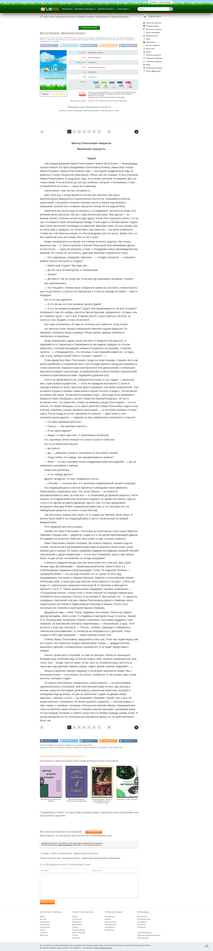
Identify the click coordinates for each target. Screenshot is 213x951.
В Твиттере (67, 45)
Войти (155, 2)
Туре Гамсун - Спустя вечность (127, 799)
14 (109, 131)
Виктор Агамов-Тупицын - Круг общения (51, 800)
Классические (45, 927)
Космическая (77, 924)
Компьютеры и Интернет (154, 68)
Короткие (108, 919)
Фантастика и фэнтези (153, 23)
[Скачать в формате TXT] (112, 87)
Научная (75, 927)
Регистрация (166, 2)
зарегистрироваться (65, 845)
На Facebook (49, 45)
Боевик (42, 916)
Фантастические (110, 922)
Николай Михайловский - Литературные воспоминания (76, 800)
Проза (148, 39)
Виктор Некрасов (94, 57)
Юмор (148, 65)
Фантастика (122, 9)
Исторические (45, 924)
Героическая (77, 919)
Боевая (75, 916)
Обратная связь (143, 938)
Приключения (150, 42)
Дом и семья (150, 48)
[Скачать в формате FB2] (96, 87)
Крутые (42, 930)
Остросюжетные (111, 924)
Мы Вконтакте (128, 45)
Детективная (76, 922)
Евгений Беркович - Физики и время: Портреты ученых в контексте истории (102, 801)
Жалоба (82, 95)
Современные (110, 927)
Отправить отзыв (47, 902)
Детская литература (153, 45)
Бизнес (148, 52)
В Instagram (87, 45)
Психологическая (78, 930)
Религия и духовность (153, 55)
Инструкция (123, 101)
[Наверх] (206, 946)
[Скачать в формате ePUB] (104, 87)
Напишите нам (93, 97)
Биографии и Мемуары (96, 67)
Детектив (43, 919)
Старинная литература (153, 61)
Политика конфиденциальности (148, 935)
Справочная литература (154, 58)
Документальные (152, 36)
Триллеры (43, 932)
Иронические (44, 922)
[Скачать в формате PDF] (128, 87)
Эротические (109, 930)
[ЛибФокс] (49, 9)
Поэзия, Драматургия (153, 71)
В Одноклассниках (109, 45)
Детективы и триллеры (84, 9)
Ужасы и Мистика (78, 932)
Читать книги (67, 9)
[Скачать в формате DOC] (120, 87)
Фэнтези (75, 935)
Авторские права (89, 28)
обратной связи (106, 948)
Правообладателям (144, 932)
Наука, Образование (153, 32)
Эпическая (76, 938)
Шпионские (44, 935)
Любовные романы (106, 9)
